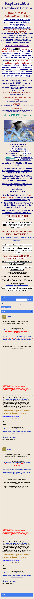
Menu (4, 297)
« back (3, 594)
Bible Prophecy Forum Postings (12, 304)
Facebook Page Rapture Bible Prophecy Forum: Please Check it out (17, 432)
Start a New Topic (6, 307)
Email (6, 437)
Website (13, 437)
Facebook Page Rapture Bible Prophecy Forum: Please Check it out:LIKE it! (17, 340)
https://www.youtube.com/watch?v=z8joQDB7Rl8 (16, 336)
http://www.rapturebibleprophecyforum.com (17, 329)
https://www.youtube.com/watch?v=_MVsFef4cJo (16, 469)
